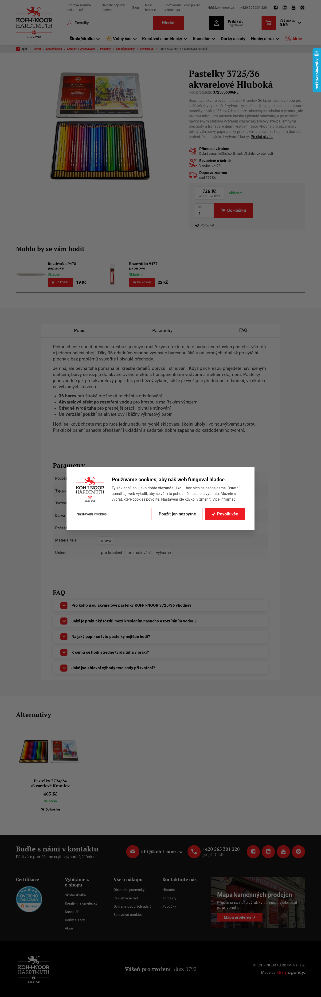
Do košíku (52, 809)
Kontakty (169, 898)
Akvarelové (147, 49)
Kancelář (71, 912)
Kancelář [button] (201, 38)
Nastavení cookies (91, 514)
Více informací (224, 499)
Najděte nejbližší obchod (113, 7)
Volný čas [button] (122, 38)
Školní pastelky (125, 49)
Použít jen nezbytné (177, 513)
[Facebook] (275, 7)
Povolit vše (227, 513)
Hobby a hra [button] (262, 38)
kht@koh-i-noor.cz (220, 7)
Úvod (38, 49)
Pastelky (105, 49)
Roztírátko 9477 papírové (143, 265)
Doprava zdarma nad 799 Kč (79, 7)
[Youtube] (293, 7)
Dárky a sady (233, 38)
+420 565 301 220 (253, 7)
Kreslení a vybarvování (81, 49)
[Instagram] (302, 7)
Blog (135, 7)
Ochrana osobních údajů (132, 906)
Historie (168, 890)
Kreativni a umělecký (81, 903)
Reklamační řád (126, 898)
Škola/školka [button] (82, 38)
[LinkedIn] (284, 7)
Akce (297, 38)
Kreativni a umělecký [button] (162, 38)
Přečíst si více (262, 137)
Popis (80, 330)
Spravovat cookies (128, 915)
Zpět (24, 49)
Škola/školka (54, 49)
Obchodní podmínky (129, 890)
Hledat (168, 22)
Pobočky (169, 906)
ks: (200, 207)
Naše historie (150, 7)
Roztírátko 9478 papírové (62, 265)
